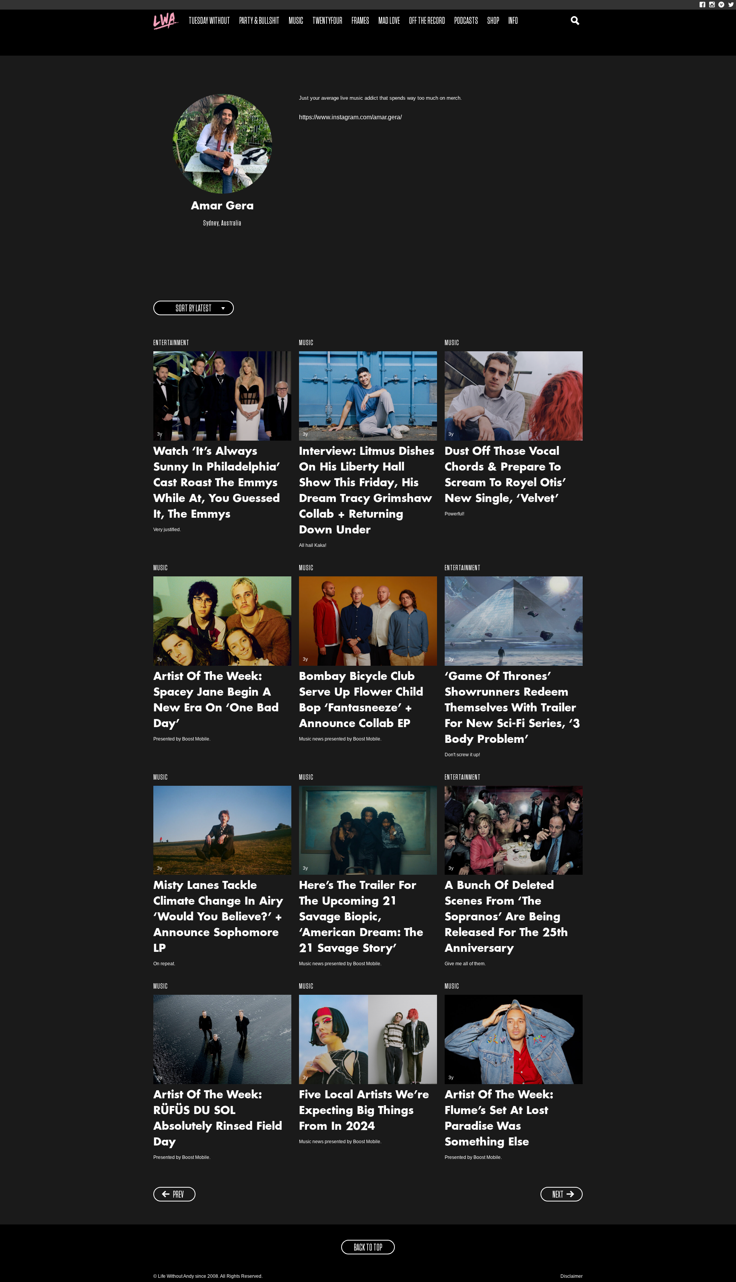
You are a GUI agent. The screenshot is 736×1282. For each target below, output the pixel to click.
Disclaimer (571, 1276)
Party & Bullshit (259, 21)
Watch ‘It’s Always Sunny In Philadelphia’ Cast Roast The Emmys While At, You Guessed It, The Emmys (216, 483)
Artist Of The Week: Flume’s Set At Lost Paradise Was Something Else (499, 1119)
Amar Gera (222, 206)
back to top (368, 1247)
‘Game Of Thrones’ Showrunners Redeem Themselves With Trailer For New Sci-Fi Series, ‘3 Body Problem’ (512, 709)
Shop (493, 21)
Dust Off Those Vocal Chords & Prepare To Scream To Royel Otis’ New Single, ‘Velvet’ (505, 476)
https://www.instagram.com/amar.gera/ (350, 117)
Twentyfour (327, 21)
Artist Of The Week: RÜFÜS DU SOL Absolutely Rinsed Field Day (217, 1119)
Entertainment (171, 343)
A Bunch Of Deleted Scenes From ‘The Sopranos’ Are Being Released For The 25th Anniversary (506, 918)
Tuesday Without (209, 21)
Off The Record (427, 21)
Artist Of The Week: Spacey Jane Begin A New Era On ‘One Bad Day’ (216, 701)
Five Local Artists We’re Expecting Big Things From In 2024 (364, 1111)
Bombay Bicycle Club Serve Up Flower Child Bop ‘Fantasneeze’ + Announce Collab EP (361, 701)
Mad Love (389, 21)
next (558, 1195)
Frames (360, 21)
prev (178, 1195)
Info (513, 21)
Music (296, 21)
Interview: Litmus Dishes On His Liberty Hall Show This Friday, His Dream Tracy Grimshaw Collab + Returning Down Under (366, 491)
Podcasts (466, 21)
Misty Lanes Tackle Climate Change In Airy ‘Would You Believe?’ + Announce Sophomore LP (218, 918)
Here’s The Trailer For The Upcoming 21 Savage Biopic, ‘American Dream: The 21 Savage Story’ (361, 918)
